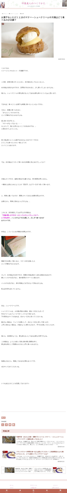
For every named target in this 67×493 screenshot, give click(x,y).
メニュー (55, 485)
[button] (13, 424)
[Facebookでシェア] (6, 424)
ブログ (11, 487)
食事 (4, 417)
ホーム (11, 485)
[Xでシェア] (2, 424)
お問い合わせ (55, 487)
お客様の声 (33, 487)
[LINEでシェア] (10, 424)
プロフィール (33, 485)
